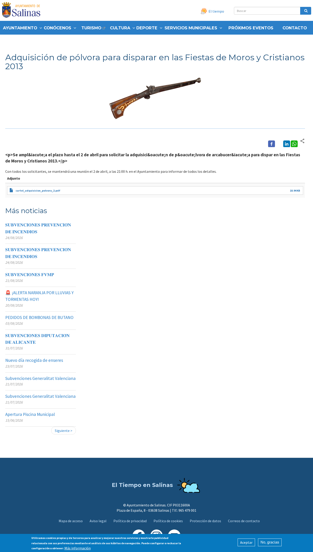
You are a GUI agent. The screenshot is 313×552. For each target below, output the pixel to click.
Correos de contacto (244, 521)
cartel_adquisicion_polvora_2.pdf (38, 190)
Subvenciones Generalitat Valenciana (40, 378)
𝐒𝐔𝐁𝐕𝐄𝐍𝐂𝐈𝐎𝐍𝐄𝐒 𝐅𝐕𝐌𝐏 (29, 274)
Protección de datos (205, 521)
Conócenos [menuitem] (57, 27)
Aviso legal (98, 521)
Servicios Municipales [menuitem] (191, 27)
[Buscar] (305, 11)
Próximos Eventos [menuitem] (250, 27)
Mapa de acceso (71, 521)
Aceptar (246, 542)
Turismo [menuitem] (91, 27)
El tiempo (216, 11)
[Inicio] (23, 10)
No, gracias (270, 542)
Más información (77, 548)
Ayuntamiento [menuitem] (20, 27)
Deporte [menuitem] (146, 27)
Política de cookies (168, 521)
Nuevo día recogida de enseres (34, 360)
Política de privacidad (130, 521)
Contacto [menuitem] (295, 27)
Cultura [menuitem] (120, 27)
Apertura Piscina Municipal (30, 414)
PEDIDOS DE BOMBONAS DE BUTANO (39, 317)
